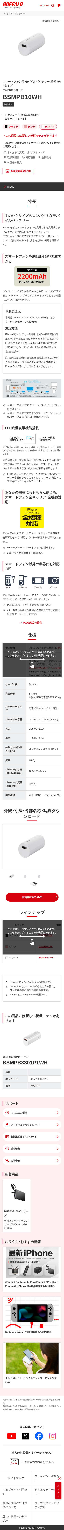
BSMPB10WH (46, 957)
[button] (32, 897)
